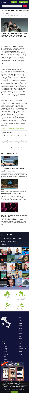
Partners (6, 359)
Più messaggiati (12, 241)
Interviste (6, 354)
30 (14, 138)
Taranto (20, 323)
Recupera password (23, 353)
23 (25, 145)
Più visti (3, 241)
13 (14, 142)
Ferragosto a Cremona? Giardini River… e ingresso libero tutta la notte (13, 192)
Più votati (4, 244)
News (20, 10)
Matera (20, 325)
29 (11, 138)
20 (14, 145)
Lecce (20, 318)
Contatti (20, 354)
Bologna (21, 328)
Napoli (20, 320)
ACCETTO (14, 392)
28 (7, 138)
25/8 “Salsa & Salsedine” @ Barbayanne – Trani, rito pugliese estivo (13, 169)
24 (3, 147)
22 (21, 145)
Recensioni (26, 10)
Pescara (20, 333)
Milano (20, 327)
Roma (20, 322)
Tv (4, 358)
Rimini (20, 336)
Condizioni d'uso (22, 348)
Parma (20, 331)
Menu (3, 2)
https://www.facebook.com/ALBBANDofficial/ (12, 128)
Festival (6, 348)
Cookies (20, 351)
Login (13, 2)
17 (3, 145)
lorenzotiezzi (10, 39)
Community (7, 10)
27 (3, 138)
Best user (21, 346)
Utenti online (17, 238)
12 (11, 142)
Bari (20, 317)
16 (25, 142)
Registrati (23, 2)
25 (7, 147)
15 (21, 142)
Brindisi (20, 338)
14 (18, 142)
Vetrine (5, 356)
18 (7, 145)
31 (18, 138)
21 (18, 145)
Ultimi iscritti (6, 238)
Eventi (12, 10)
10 (3, 142)
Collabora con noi (8, 361)
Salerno (20, 335)
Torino (20, 330)
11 (7, 142)
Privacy (20, 349)
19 (11, 145)
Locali (16, 10)
